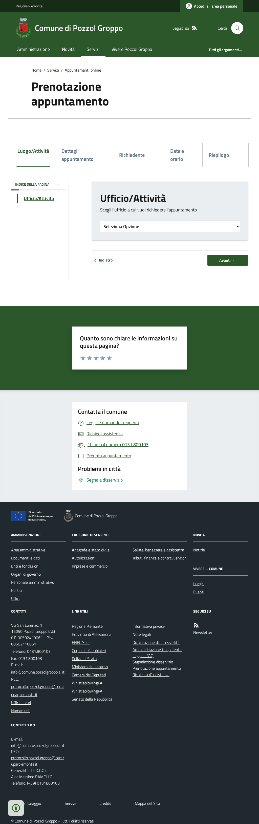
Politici (16, 590)
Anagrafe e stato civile (91, 550)
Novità (68, 49)
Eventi (198, 592)
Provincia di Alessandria (91, 634)
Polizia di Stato (84, 659)
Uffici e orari (21, 703)
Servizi (93, 49)
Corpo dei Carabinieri (89, 650)
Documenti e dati (25, 558)
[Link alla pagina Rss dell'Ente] (196, 625)
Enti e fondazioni (25, 566)
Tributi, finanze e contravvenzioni (160, 562)
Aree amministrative (28, 550)
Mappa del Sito (147, 803)
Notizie (199, 550)
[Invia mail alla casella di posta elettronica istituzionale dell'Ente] (37, 672)
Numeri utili (20, 711)
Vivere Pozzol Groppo (132, 49)
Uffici (15, 598)
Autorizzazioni (83, 558)
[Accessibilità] (16, 808)
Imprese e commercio (89, 566)
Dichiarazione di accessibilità (156, 642)
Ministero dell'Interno (90, 667)
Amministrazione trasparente (157, 649)
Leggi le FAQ (143, 656)
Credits (105, 803)
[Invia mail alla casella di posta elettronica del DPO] (37, 745)
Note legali (142, 634)
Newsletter (202, 632)
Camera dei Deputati (89, 675)
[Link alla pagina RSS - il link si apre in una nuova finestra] (194, 28)
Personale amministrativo (32, 582)
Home (36, 70)
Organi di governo (26, 574)
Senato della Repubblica (92, 699)
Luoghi (198, 584)
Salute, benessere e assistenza (158, 550)
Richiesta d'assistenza (151, 674)
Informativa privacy (149, 626)
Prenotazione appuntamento (157, 668)
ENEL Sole (81, 642)
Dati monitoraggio (26, 803)
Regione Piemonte (29, 6)
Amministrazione (33, 49)
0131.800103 (39, 651)
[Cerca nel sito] (235, 28)
